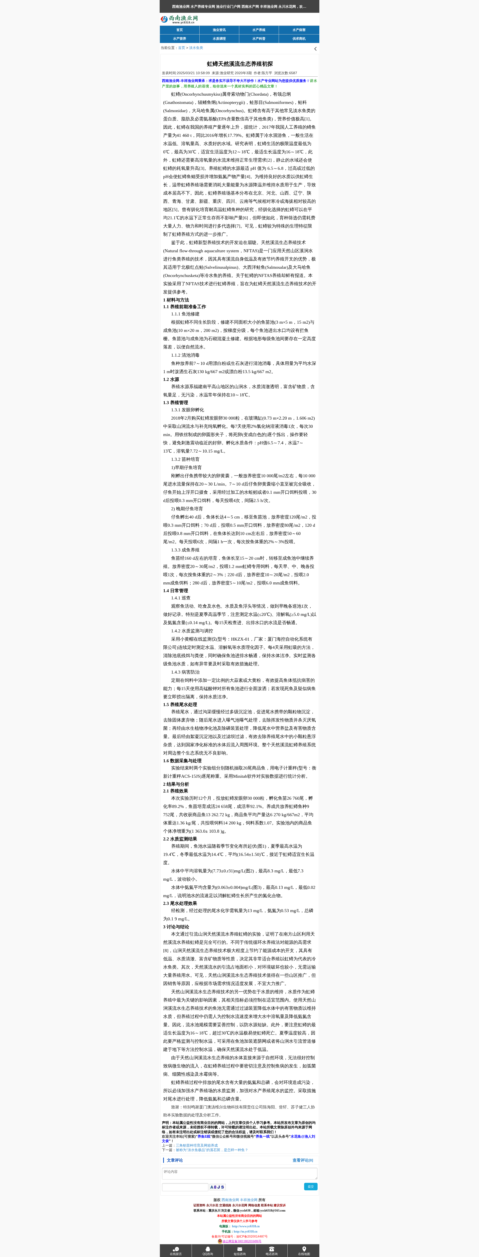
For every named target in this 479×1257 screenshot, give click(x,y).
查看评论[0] (303, 1160)
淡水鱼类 (196, 48)
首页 (181, 48)
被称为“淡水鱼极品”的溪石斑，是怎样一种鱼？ (212, 1150)
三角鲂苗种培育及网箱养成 (197, 1145)
